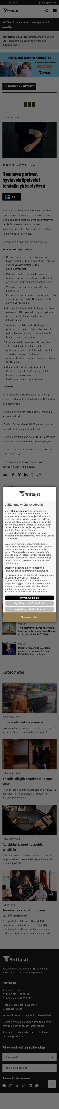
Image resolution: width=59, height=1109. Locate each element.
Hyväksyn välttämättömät (29, 603)
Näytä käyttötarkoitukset (29, 609)
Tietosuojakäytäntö (29, 617)
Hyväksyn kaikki (29, 597)
